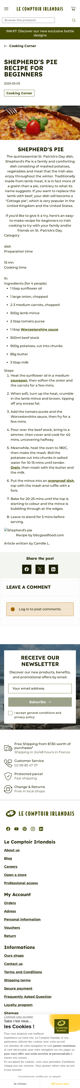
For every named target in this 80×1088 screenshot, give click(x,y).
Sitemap (11, 1013)
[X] (40, 569)
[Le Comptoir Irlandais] (40, 8)
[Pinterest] (25, 829)
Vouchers (12, 928)
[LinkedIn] (53, 569)
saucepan (19, 380)
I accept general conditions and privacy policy (37, 715)
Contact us (13, 964)
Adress (10, 911)
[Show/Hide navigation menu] (6, 8)
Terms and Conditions (23, 972)
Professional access (21, 883)
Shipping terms (17, 980)
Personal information (22, 919)
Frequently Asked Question (27, 997)
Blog (8, 858)
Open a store (15, 875)
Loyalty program (18, 1005)
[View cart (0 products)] (73, 8)
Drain (15, 468)
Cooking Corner (22, 46)
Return (10, 936)
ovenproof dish (61, 481)
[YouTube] (16, 829)
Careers (10, 867)
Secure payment (18, 988)
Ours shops (14, 956)
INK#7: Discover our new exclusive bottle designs (40, 33)
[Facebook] (26, 569)
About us (12, 850)
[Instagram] (33, 829)
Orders (10, 903)
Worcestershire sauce (39, 329)
